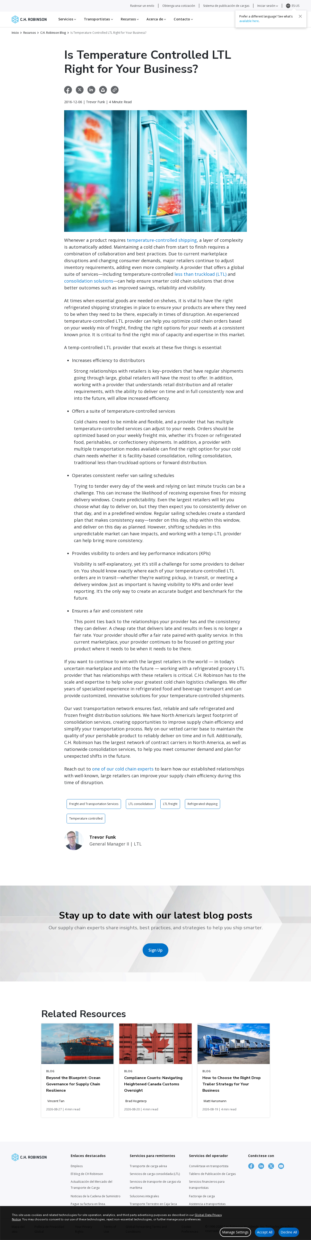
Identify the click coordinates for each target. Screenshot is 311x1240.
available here (249, 21)
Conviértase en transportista (208, 1166)
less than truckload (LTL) (200, 274)
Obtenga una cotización (178, 6)
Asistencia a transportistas (207, 1204)
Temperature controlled (86, 818)
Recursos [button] (129, 19)
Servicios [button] (66, 19)
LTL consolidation (141, 804)
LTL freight (170, 804)
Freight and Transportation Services (93, 804)
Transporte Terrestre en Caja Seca (153, 1204)
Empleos (77, 1166)
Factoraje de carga (202, 1196)
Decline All (289, 1232)
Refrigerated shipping (202, 804)
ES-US (295, 6)
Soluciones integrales (144, 1196)
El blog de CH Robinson (87, 1174)
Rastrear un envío (142, 6)
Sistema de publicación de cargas (226, 6)
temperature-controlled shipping (162, 240)
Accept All (264, 1232)
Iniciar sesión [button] (266, 6)
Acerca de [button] (155, 19)
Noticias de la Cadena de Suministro (96, 1196)
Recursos (29, 33)
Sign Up (155, 950)
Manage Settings (235, 1232)
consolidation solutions (88, 281)
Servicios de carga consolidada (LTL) (155, 1174)
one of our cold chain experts (123, 769)
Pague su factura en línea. (88, 1204)
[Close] (300, 16)
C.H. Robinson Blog (53, 33)
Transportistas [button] (97, 19)
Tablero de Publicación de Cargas (212, 1174)
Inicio (15, 33)
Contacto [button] (182, 19)
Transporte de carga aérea (148, 1166)
